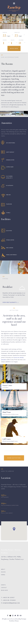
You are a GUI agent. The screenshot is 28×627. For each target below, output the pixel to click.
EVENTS (3, 584)
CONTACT (4, 587)
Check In (5, 32)
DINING (3, 574)
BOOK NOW (4, 590)
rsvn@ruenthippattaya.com (11, 603)
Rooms (4, 40)
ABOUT (3, 569)
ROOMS (3, 572)
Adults (12, 40)
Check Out (17, 32)
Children (21, 40)
